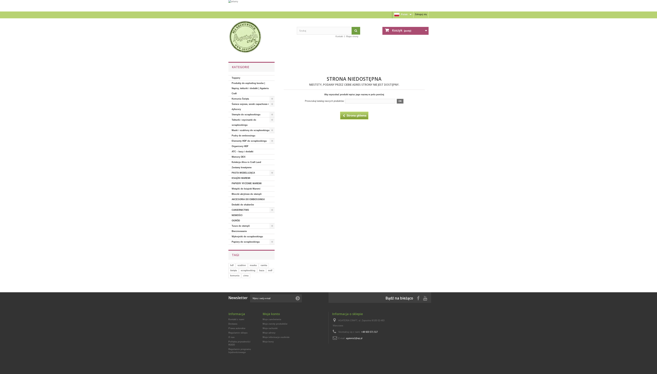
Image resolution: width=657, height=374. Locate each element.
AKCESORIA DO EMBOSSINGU (248, 199)
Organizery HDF (240, 146)
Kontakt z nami (236, 319)
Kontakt (339, 36)
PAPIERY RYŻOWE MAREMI (247, 183)
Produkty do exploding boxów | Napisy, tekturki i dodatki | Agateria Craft (250, 88)
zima (245, 275)
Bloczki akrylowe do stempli (247, 194)
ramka (264, 265)
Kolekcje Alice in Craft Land (246, 162)
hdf (232, 265)
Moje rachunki (270, 328)
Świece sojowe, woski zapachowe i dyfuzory (250, 107)
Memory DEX (239, 157)
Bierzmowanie (239, 231)
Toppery (236, 78)
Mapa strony (352, 36)
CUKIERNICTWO (240, 210)
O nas (231, 337)
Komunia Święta (240, 98)
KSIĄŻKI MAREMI (241, 178)
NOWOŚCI (237, 215)
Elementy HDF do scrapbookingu (249, 141)
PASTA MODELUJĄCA (243, 172)
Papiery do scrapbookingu (246, 242)
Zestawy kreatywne (242, 167)
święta (233, 270)
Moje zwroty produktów (275, 324)
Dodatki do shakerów (243, 204)
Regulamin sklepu (238, 333)
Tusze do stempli (241, 226)
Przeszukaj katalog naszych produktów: (324, 101)
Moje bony (268, 341)
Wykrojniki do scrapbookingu (247, 236)
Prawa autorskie (236, 328)
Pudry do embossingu (243, 135)
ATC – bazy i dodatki (242, 151)
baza (261, 270)
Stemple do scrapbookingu (246, 114)
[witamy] (328, 5)
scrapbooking (248, 270)
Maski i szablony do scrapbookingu (250, 130)
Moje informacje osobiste (276, 337)
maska (253, 265)
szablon (241, 265)
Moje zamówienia (272, 319)
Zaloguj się (421, 14)
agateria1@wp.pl (354, 338)
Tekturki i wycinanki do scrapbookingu (244, 122)
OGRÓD (236, 220)
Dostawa (232, 324)
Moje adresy (269, 333)
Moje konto (271, 314)
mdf (270, 270)
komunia (234, 275)
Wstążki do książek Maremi (246, 188)
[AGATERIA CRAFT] (260, 37)
